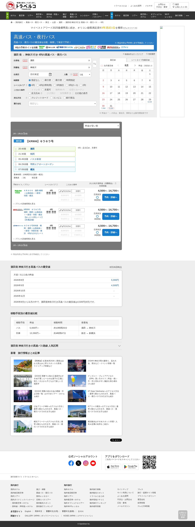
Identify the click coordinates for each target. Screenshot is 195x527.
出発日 (16, 74)
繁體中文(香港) (68, 511)
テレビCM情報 (144, 506)
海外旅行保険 (95, 489)
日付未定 (34, 74)
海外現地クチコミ (97, 500)
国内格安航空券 (17, 493)
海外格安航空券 (70, 493)
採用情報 (141, 503)
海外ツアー (68, 496)
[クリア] (89, 60)
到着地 (16, 67)
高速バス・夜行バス (34, 36)
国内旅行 (15, 485)
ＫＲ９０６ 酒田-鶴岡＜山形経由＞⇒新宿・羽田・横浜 (33, 193)
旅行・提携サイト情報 (147, 493)
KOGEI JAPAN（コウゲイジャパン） (79, 516)
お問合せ (161, 5)
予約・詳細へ (110, 197)
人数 (66, 74)
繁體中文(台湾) (52, 511)
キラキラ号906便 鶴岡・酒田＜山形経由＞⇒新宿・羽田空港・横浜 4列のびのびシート (33, 229)
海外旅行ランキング (98, 503)
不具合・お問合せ (124, 499)
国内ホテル (15, 489)
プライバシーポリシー (147, 496)
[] (130, 28)
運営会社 (141, 499)
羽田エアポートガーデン (42, 164)
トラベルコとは (120, 6)
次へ (135, 65)
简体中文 (38, 511)
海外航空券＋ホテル (72, 500)
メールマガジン (123, 506)
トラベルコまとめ (97, 496)
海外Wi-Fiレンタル (71, 506)
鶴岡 (32, 154)
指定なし (34, 103)
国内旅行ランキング (44, 506)
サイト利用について (125, 493)
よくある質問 (135, 6)
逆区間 (95, 63)
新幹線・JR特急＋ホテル (22, 506)
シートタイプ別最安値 (140, 60)
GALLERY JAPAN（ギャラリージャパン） (42, 516)
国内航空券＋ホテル (20, 503)
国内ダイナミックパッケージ (22, 500)
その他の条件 (81, 93)
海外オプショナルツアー (74, 503)
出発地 (16, 60)
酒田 (32, 149)
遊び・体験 (40, 489)
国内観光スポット (43, 503)
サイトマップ (122, 489)
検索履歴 (151, 54)
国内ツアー (15, 496)
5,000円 (115, 280)
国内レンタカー (42, 496)
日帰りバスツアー (43, 500)
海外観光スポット (97, 493)
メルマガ (148, 6)
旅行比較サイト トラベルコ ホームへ (24, 477)
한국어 (80, 511)
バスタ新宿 (35, 159)
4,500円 (115, 285)
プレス (140, 489)
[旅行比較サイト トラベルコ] (11, 22)
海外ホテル (68, 489)
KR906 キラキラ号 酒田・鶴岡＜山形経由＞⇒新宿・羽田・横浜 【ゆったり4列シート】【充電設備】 (34, 214)
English (28, 511)
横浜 (32, 169)
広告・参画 (121, 503)
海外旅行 (68, 485)
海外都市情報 (95, 506)
